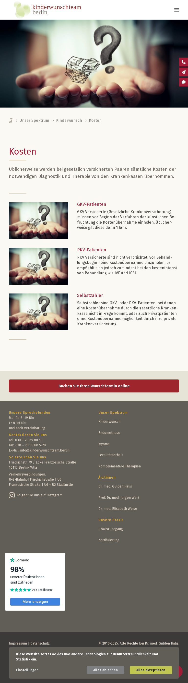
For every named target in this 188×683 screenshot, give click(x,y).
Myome (104, 444)
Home (11, 120)
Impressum (18, 643)
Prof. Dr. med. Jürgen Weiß (119, 498)
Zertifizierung (108, 540)
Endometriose (109, 433)
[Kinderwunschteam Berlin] (54, 10)
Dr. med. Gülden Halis (115, 486)
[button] (176, 10)
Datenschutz (40, 643)
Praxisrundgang (110, 529)
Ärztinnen (107, 478)
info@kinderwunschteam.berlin (45, 450)
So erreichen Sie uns (27, 457)
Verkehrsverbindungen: (27, 474)
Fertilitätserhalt (110, 455)
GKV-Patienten (91, 204)
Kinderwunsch (69, 120)
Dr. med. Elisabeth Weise (117, 509)
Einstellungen (27, 670)
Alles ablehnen (105, 670)
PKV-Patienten (91, 250)
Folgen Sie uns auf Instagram (39, 495)
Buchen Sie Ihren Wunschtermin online (94, 386)
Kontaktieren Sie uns (28, 435)
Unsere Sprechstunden (29, 413)
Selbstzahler (90, 295)
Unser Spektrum (34, 120)
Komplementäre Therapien (119, 466)
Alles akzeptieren (150, 670)
